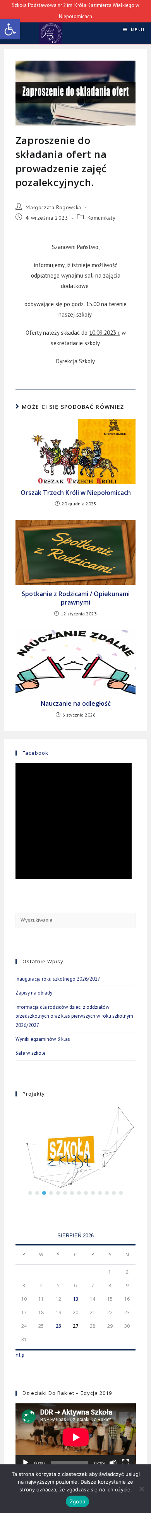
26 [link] (58, 1326)
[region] (75, 1152)
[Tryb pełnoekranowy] (125, 1463)
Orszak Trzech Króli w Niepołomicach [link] (76, 492)
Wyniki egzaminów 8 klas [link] (42, 1039)
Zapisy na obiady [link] (33, 992)
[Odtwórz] (25, 1463)
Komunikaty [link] (102, 217)
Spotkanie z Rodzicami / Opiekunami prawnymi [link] (76, 598)
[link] (10, 29)
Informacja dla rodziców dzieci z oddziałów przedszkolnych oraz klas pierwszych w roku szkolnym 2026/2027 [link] (74, 1016)
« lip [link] (19, 1355)
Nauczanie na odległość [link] (76, 703)
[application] (75, 1437)
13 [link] (75, 1299)
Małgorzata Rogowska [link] (53, 207)
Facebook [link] (35, 752)
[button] (30, 1193)
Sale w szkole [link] (30, 1053)
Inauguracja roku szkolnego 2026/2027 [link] (57, 979)
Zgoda (77, 1501)
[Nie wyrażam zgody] (141, 1489)
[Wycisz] (113, 1463)
